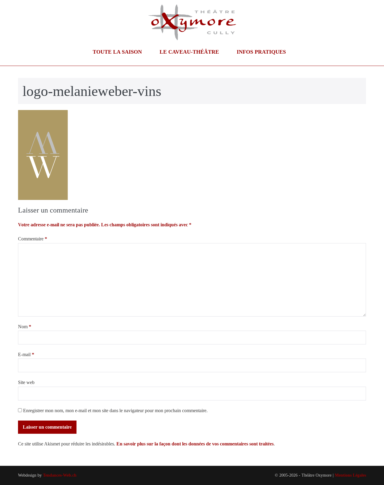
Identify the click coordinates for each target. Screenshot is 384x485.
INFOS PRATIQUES (262, 52)
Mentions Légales (350, 475)
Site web (26, 382)
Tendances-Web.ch (59, 475)
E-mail (26, 354)
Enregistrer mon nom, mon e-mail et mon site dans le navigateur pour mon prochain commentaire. (115, 410)
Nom (24, 326)
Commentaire (32, 238)
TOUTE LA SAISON (118, 52)
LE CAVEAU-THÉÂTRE (190, 52)
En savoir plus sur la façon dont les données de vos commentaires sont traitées (195, 443)
